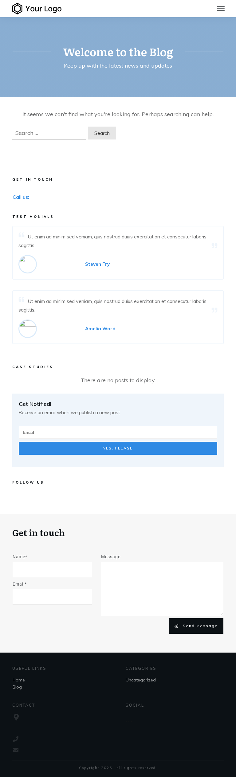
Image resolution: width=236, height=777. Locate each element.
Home (19, 680)
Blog (17, 687)
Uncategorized (141, 680)
